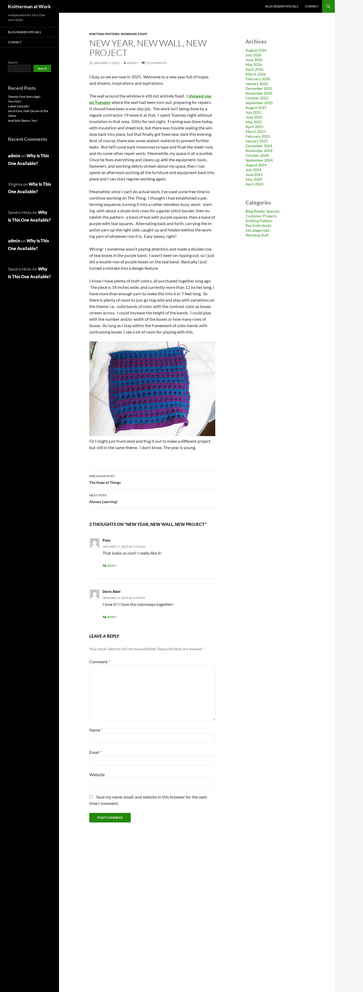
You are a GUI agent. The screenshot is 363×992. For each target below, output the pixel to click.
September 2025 (259, 102)
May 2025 (254, 122)
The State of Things (105, 479)
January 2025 (257, 141)
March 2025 (256, 131)
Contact (312, 6)
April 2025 (254, 126)
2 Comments (156, 63)
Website (97, 774)
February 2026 (258, 79)
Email (95, 752)
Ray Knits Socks (258, 225)
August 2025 (256, 107)
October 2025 (257, 98)
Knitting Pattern (104, 34)
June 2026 (254, 59)
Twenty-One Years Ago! (24, 97)
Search (13, 62)
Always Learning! (103, 498)
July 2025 (253, 112)
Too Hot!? (15, 101)
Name (96, 729)
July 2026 (253, 55)
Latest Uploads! (18, 106)
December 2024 (259, 145)
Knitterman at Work (29, 6)
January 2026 (257, 83)
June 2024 (254, 174)
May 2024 (254, 179)
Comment (99, 661)
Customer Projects (261, 216)
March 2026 (256, 74)
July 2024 (253, 169)
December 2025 (259, 88)
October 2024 (257, 155)
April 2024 (254, 184)
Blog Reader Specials (281, 6)
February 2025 (258, 136)
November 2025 (259, 93)
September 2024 (259, 160)
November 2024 (259, 150)
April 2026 (254, 69)
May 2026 (254, 64)
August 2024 (256, 165)
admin (132, 63)
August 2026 (256, 50)
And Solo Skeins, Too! (22, 121)
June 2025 (254, 117)
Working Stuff (134, 34)
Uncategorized (257, 230)
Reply (112, 566)
